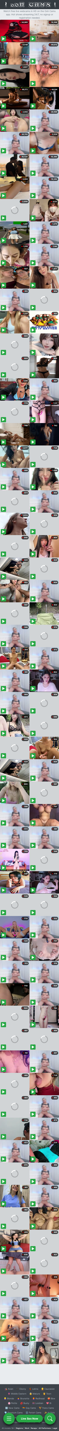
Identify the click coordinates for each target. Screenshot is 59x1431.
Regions (19, 1428)
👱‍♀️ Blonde (9, 1398)
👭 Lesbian (37, 1403)
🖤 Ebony (21, 1389)
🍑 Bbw (51, 1398)
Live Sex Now (29, 1418)
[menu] (9, 1418)
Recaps (34, 1428)
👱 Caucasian (48, 1389)
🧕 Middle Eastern (17, 1393)
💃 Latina (33, 1389)
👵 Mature (34, 1393)
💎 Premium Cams (13, 1412)
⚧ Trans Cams (46, 1408)
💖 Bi (48, 1403)
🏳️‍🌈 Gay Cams (29, 1408)
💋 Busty (24, 1403)
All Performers (45, 1428)
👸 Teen (47, 1393)
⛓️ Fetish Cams (33, 1412)
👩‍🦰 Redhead (38, 1398)
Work (27, 1428)
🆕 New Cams (12, 1408)
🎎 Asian (8, 1389)
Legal (55, 1428)
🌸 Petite (12, 1403)
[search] (50, 1418)
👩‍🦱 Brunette (23, 1398)
